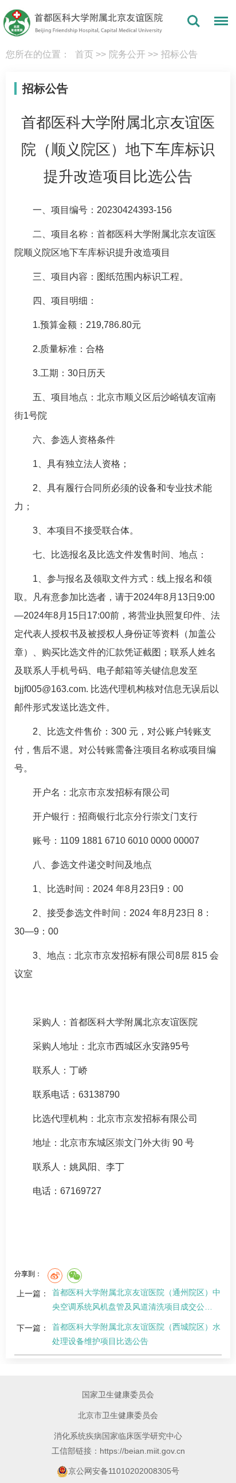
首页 (84, 54)
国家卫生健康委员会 (118, 1394)
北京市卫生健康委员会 (118, 1415)
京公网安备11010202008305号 (123, 1471)
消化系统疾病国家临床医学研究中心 (118, 1435)
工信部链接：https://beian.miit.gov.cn (118, 1450)
